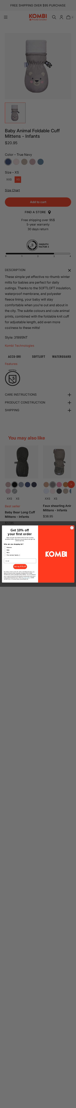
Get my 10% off (20, 567)
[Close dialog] (71, 527)
